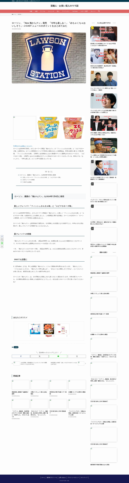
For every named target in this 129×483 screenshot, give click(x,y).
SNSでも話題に (27, 182)
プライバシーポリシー (73, 477)
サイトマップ (84, 477)
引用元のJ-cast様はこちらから (22, 146)
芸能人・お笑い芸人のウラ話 (64, 6)
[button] (21, 356)
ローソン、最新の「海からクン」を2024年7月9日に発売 (38, 175)
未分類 (16, 347)
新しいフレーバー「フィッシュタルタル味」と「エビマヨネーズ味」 (42, 177)
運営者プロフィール (52, 477)
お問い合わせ (62, 477)
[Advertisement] (49, 101)
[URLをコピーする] (77, 356)
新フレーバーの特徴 (28, 179)
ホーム (43, 477)
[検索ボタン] (99, 11)
